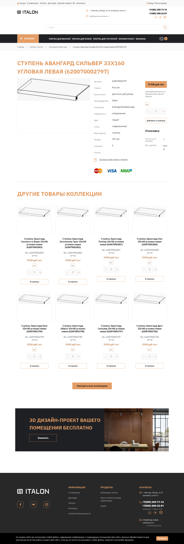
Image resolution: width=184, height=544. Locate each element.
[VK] (33, 505)
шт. (147, 104)
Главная (20, 47)
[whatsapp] (155, 18)
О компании (74, 492)
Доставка (72, 498)
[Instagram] (46, 505)
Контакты (72, 508)
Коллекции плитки (109, 492)
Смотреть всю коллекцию (92, 385)
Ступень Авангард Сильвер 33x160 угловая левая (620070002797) (53, 90)
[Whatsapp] (149, 512)
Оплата (71, 503)
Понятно (162, 538)
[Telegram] (160, 18)
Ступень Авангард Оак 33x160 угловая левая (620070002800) (149, 241)
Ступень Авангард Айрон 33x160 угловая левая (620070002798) (73, 328)
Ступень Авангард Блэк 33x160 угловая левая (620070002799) (34, 328)
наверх (174, 518)
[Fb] (20, 505)
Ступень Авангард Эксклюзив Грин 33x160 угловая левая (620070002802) (73, 243)
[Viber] (163, 18)
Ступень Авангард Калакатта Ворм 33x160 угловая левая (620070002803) (34, 243)
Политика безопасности (79, 513)
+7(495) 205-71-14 (158, 9)
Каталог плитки (36, 47)
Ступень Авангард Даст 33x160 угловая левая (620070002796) (149, 328)
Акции (103, 506)
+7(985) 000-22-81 (158, 13)
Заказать (43, 437)
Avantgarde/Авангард (58, 47)
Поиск (166, 28)
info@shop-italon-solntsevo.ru (99, 16)
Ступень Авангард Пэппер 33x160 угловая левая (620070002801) (111, 241)
